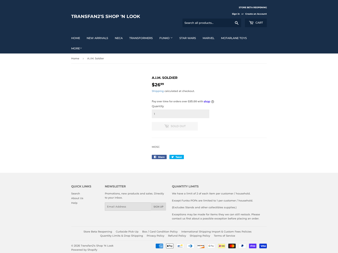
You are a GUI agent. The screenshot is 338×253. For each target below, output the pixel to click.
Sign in (236, 13)
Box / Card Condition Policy (160, 231)
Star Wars (187, 38)
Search (75, 193)
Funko (164, 38)
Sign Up (159, 206)
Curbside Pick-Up (127, 231)
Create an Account (256, 13)
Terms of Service (224, 235)
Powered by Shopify (84, 249)
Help (74, 202)
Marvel (208, 38)
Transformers (141, 38)
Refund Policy (177, 235)
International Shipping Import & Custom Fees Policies (216, 231)
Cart (259, 22)
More (75, 48)
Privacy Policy (155, 235)
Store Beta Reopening (98, 231)
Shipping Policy (200, 235)
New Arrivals (97, 38)
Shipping (158, 91)
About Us (77, 198)
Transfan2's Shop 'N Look (105, 16)
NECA (119, 38)
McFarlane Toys (234, 38)
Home (75, 38)
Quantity (158, 106)
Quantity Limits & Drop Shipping (121, 235)
